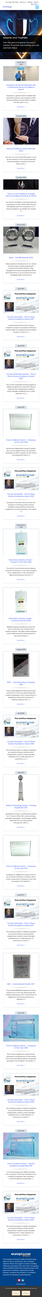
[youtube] (19, 1280)
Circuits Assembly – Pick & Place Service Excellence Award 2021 (21, 318)
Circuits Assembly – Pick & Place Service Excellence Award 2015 (21, 1219)
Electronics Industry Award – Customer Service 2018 (21, 619)
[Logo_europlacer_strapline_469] (7, 7)
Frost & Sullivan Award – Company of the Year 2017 (21, 867)
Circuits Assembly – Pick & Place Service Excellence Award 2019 (21, 495)
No (26, 1293)
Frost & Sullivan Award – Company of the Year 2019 (21, 441)
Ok (16, 1293)
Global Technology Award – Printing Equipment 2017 (21, 806)
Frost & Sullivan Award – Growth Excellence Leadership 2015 (21, 1164)
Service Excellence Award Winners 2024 (21, 150)
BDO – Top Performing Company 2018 (21, 683)
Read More (20, 107)
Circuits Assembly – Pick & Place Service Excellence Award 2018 (21, 742)
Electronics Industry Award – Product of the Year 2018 (21, 561)
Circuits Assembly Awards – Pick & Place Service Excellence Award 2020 (21, 376)
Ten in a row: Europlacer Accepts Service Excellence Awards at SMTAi (21, 195)
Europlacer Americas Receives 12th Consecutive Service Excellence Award (21, 87)
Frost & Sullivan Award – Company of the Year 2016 (21, 1047)
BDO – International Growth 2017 (21, 984)
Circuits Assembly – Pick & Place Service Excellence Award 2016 (21, 1101)
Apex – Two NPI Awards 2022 (21, 257)
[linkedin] (22, 1280)
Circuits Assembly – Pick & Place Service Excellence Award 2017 (21, 924)
